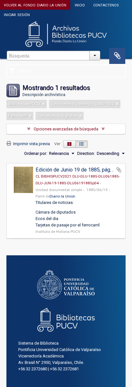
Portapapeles (117, 56)
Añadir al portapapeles (119, 170)
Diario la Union (62, 196)
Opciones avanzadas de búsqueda (66, 129)
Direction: (86, 153)
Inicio (80, 5)
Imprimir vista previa (31, 143)
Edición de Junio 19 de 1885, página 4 (78, 170)
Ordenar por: (35, 153)
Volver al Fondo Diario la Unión (35, 5)
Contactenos (106, 5)
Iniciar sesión (17, 14)
